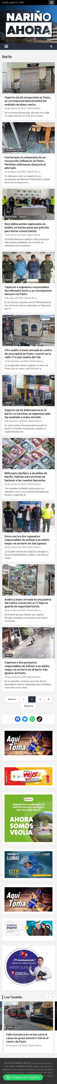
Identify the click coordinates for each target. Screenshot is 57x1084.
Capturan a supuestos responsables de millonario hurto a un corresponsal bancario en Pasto (28, 291)
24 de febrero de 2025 (15, 172)
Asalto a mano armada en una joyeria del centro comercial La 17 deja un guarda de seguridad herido (28, 603)
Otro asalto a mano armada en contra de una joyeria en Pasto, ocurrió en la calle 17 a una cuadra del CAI (28, 354)
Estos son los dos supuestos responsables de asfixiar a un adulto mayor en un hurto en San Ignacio (27, 540)
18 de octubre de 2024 (15, 677)
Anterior (12, 699)
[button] (23, 1077)
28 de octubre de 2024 (15, 547)
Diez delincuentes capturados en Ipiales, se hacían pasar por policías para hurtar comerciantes (27, 227)
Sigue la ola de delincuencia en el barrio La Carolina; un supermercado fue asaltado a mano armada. (27, 413)
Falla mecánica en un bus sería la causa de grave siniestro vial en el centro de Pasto (27, 1038)
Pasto (8, 90)
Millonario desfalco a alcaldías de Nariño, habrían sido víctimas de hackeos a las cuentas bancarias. (26, 477)
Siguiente (28, 706)
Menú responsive (51, 2)
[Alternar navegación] (6, 46)
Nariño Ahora (34, 108)
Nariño (9, 466)
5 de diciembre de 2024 (16, 421)
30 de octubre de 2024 (15, 484)
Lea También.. (13, 997)
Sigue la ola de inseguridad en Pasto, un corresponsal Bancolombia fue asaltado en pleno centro (28, 101)
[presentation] (48, 997)
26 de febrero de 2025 (15, 108)
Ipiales (22, 217)
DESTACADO (11, 150)
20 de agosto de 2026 (16, 1045)
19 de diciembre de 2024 (16, 361)
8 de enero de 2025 (14, 298)
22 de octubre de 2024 (15, 610)
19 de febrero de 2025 (15, 235)
